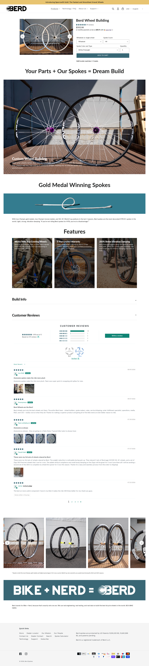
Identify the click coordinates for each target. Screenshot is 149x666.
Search (49, 636)
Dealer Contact (37, 636)
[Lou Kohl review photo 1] (18, 389)
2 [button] (71, 502)
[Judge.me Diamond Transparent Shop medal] (80, 351)
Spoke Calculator (61, 636)
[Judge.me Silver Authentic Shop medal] (69, 351)
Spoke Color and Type (84, 46)
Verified (74, 358)
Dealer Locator (33, 633)
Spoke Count (108, 38)
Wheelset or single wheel (85, 38)
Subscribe (45, 639)
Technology (23, 639)
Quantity (123, 46)
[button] (81, 25)
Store (21, 633)
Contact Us (23, 636)
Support (34, 639)
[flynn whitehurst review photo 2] (29, 438)
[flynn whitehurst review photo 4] (51, 438)
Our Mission (46, 633)
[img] (18, 370)
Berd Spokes (29, 661)
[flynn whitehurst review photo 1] (18, 438)
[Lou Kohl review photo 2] (29, 389)
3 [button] (75, 502)
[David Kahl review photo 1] (18, 472)
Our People (58, 633)
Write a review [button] (117, 336)
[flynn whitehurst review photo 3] (40, 438)
